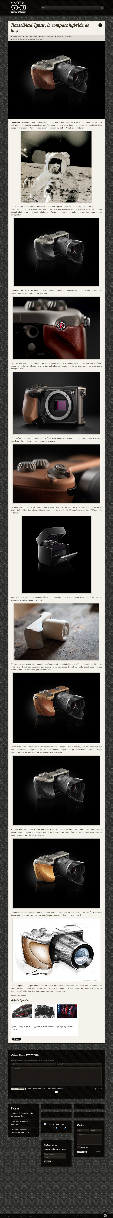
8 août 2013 (17, 36)
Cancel (99, 1089)
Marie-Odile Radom (31, 36)
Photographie (68, 36)
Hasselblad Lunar (33, 39)
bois (14, 39)
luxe (41, 39)
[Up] (105, 1214)
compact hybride (21, 39)
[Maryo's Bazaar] (24, 7)
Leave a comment (47, 36)
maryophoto (52, 1128)
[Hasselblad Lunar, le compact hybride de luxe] (56, 118)
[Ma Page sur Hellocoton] (54, 1125)
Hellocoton (61, 1128)
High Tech (60, 36)
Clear (100, 1152)
